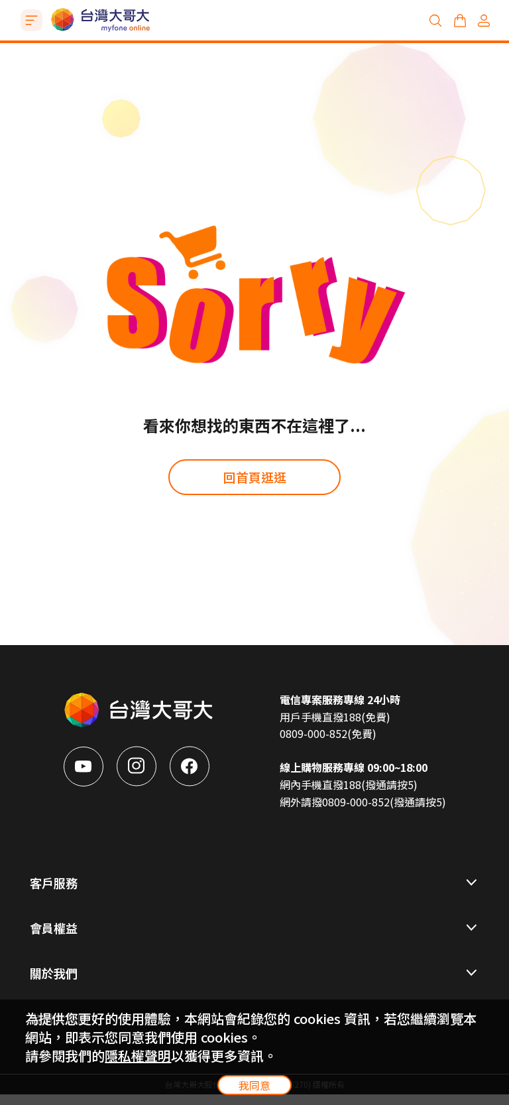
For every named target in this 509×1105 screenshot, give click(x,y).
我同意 (254, 1085)
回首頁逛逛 (254, 477)
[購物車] (460, 20)
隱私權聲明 (138, 1055)
